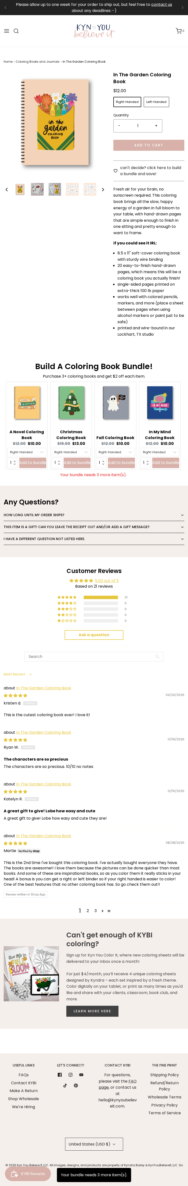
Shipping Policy (164, 1075)
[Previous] (5, 7)
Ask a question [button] (94, 635)
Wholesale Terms (164, 1097)
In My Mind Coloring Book (160, 435)
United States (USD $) (90, 1144)
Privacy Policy (164, 1105)
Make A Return (24, 1091)
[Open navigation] (6, 31)
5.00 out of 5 (107, 580)
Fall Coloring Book (115, 438)
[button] (7, 189)
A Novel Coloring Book (27, 435)
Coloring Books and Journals (37, 62)
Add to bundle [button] (32, 462)
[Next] (182, 7)
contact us (161, 4)
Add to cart (149, 145)
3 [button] (95, 911)
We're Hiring (23, 1107)
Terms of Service (164, 1113)
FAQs (24, 1075)
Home (8, 62)
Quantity (121, 115)
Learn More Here (92, 1011)
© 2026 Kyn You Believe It (23, 1165)
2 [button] (88, 911)
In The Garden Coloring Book (43, 688)
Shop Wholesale (23, 1099)
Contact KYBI (23, 1083)
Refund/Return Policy (164, 1086)
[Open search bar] (18, 31)
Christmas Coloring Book (71, 435)
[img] (15, 695)
